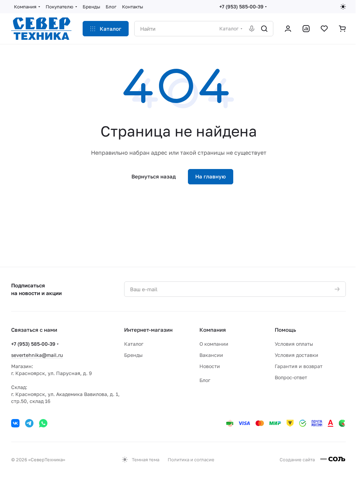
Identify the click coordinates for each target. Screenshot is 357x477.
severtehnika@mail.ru (37, 355)
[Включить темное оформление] (343, 6)
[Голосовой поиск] (251, 28)
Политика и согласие (191, 459)
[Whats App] (43, 423)
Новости (209, 366)
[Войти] (287, 28)
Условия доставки (296, 355)
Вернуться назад (153, 176)
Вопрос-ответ (291, 377)
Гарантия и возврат (298, 366)
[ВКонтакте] (15, 423)
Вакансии (211, 355)
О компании (213, 344)
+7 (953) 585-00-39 (241, 6)
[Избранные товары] (324, 28)
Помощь (285, 329)
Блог (204, 380)
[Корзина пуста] (342, 28)
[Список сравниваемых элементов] (306, 28)
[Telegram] (29, 423)
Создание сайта (298, 459)
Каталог (133, 344)
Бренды (133, 355)
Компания (212, 329)
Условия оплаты (294, 344)
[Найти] (264, 28)
